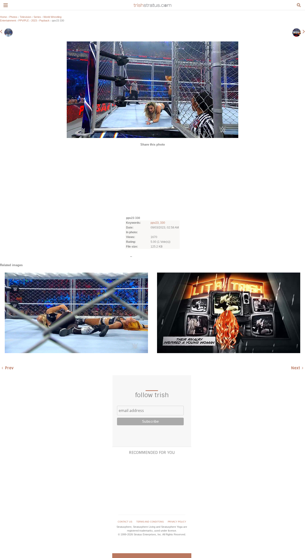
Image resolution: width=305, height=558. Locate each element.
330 (162, 222)
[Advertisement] (152, 181)
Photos (13, 16)
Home (3, 16)
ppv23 (155, 222)
